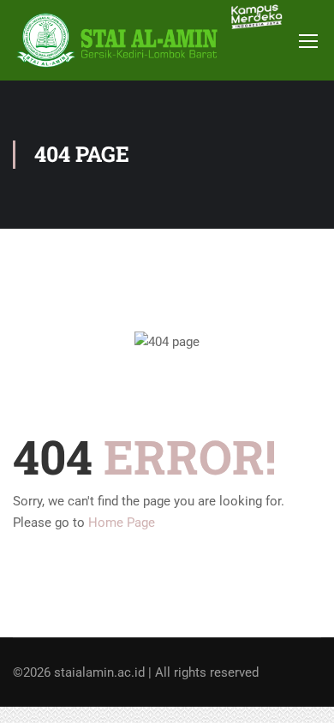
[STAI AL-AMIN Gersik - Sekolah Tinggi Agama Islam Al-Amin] (122, 40)
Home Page (121, 522)
